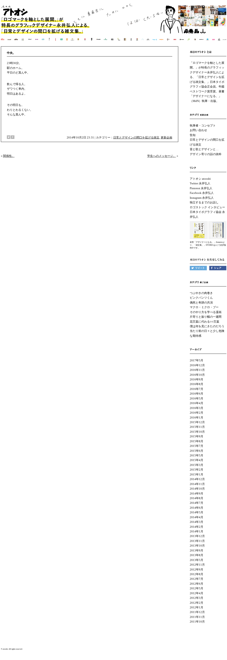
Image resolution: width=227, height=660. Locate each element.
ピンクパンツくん (201, 297)
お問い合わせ (198, 130)
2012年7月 (196, 578)
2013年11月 (197, 541)
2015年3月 (196, 465)
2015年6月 (196, 450)
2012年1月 (196, 607)
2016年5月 (196, 398)
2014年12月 (197, 479)
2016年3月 (196, 408)
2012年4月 (196, 593)
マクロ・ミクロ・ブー (204, 307)
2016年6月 (196, 393)
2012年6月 (196, 583)
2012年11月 (197, 564)
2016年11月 (197, 370)
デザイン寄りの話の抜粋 (205, 154)
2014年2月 (196, 526)
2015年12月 (197, 422)
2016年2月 (196, 412)
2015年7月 (196, 446)
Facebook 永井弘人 (202, 193)
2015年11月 (197, 426)
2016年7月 (196, 389)
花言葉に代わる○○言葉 (204, 321)
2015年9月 (196, 436)
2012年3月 (196, 598)
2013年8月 (196, 555)
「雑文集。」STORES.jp (205, 245)
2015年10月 (197, 431)
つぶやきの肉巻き (201, 293)
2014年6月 (196, 507)
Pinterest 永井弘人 (201, 188)
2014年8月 (196, 498)
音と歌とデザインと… (204, 149)
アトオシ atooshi (200, 178)
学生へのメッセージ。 (161, 156)
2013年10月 (197, 545)
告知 (193, 135)
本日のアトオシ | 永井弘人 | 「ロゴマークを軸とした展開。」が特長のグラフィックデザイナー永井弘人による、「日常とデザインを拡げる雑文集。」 (114, 25)
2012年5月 (196, 588)
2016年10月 (197, 374)
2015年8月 (196, 441)
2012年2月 (196, 602)
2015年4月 (196, 460)
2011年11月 (197, 617)
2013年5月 (196, 560)
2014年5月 (196, 512)
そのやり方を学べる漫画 (205, 312)
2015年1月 (196, 474)
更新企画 (166, 137)
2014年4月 (196, 517)
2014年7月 (196, 502)
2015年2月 (196, 469)
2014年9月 (196, 493)
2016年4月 (196, 403)
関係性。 (9, 156)
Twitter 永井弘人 (200, 183)
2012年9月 (196, 569)
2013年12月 (197, 536)
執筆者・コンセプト (203, 125)
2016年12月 (197, 365)
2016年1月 (196, 417)
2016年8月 (196, 384)
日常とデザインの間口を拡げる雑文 (136, 137)
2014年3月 (196, 522)
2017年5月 (196, 360)
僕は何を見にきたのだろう (207, 326)
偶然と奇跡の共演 (201, 302)
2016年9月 (196, 379)
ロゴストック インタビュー (207, 207)
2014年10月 (197, 488)
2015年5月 (196, 455)
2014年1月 (196, 531)
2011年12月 (197, 612)
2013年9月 (196, 550)
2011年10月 (197, 621)
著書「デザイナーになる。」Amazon (206, 242)
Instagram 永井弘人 (202, 197)
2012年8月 (196, 574)
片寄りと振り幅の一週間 (205, 316)
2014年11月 (197, 484)
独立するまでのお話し (204, 202)
